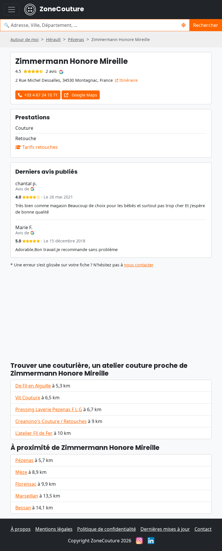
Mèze (21, 472)
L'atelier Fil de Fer (34, 433)
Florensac (25, 484)
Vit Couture (27, 397)
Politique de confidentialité (106, 529)
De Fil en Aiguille (33, 386)
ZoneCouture (61, 9)
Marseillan (26, 496)
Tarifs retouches (39, 147)
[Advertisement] (111, 312)
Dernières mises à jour (165, 529)
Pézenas (24, 460)
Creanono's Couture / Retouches (51, 421)
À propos (21, 529)
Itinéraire (128, 80)
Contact (203, 529)
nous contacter (138, 265)
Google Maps (84, 95)
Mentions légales (54, 529)
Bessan (23, 507)
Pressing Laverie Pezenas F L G (48, 409)
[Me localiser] (184, 25)
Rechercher (205, 25)
